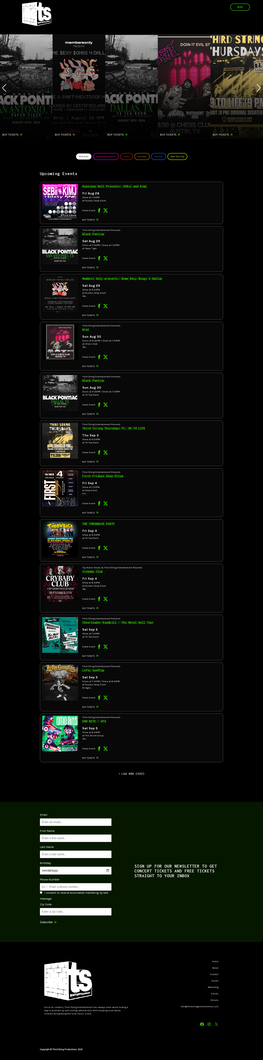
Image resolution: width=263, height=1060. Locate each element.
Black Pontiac (93, 234)
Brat (85, 329)
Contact (214, 974)
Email (43, 814)
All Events (84, 156)
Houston (158, 156)
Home (215, 961)
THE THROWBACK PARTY (98, 523)
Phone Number (49, 879)
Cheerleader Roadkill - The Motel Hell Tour (118, 622)
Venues (214, 1000)
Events (214, 993)
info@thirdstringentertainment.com (200, 1006)
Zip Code (46, 904)
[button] (258, 88)
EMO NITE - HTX (94, 721)
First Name (47, 831)
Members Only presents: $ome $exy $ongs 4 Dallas (122, 278)
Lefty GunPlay (93, 670)
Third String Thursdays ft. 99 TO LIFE (113, 428)
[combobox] (44, 886)
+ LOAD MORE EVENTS (131, 773)
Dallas (126, 156)
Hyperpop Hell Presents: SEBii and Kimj (114, 186)
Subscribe (46, 922)
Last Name (47, 847)
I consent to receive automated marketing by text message (74, 895)
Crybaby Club (92, 571)
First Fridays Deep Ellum (102, 476)
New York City (177, 156)
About (215, 968)
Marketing (213, 987)
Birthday (45, 863)
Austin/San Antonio (106, 156)
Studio (214, 981)
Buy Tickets (10, 134)
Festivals (142, 156)
